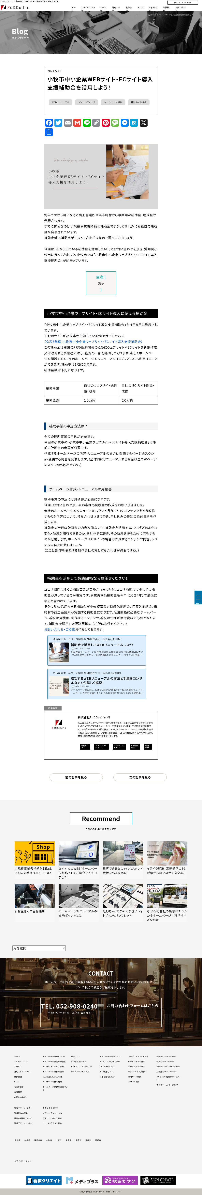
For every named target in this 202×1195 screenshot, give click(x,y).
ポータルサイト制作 (136, 1066)
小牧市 (49, 1140)
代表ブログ (19, 1087)
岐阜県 (27, 1140)
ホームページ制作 (113, 102)
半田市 (69, 1140)
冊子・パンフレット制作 (52, 1118)
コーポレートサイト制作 (138, 1056)
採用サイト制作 (134, 1077)
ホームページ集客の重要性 (54, 1061)
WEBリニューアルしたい (110, 1061)
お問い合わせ (20, 1097)
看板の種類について (22, 1118)
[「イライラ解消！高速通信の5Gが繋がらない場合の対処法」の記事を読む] (167, 860)
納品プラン (75, 1056)
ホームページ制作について (54, 1056)
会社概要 (18, 1092)
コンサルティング (86, 102)
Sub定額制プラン (78, 1061)
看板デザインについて (23, 1123)
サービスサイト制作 (136, 1061)
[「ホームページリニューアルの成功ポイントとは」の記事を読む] (79, 903)
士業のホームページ (165, 1061)
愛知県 (18, 1140)
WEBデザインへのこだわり (54, 1066)
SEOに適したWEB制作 (52, 1077)
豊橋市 (88, 1140)
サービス (18, 1066)
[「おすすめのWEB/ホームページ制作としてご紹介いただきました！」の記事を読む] (79, 860)
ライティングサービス (80, 1071)
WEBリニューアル (60, 102)
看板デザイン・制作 (22, 1108)
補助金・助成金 (139, 102)
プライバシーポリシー (24, 1161)
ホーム (17, 1056)
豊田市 (78, 1140)
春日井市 (38, 1140)
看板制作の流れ (21, 1113)
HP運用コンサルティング (81, 1066)
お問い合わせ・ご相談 (59, 629)
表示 (101, 283)
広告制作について (50, 1108)
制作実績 (18, 1077)
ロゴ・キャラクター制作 (52, 1123)
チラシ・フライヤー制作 (52, 1113)
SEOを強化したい (107, 1066)
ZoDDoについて (21, 1061)
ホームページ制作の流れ (53, 1071)
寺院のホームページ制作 (167, 1085)
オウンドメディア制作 (137, 1071)
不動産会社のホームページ (168, 1066)
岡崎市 (98, 1140)
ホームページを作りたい (110, 1056)
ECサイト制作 (134, 1081)
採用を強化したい (107, 1077)
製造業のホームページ (166, 1056)
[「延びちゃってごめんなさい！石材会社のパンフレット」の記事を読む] (123, 903)
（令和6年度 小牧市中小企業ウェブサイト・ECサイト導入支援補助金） (93, 341)
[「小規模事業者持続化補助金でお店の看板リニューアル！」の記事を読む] (35, 860)
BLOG (141, 7)
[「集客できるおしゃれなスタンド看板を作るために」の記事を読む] (123, 860)
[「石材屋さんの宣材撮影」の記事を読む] (35, 903)
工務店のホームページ (166, 1071)
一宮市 (59, 1140)
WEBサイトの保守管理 (52, 1081)
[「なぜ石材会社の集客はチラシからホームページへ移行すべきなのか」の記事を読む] (167, 903)
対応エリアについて (22, 1071)
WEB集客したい (107, 1071)
